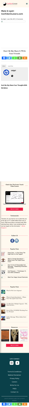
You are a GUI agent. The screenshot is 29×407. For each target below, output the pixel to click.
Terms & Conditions (14, 372)
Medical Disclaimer (14, 375)
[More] (24, 404)
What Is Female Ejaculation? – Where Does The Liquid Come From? (16, 260)
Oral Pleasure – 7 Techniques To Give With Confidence (17, 271)
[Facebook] (4, 404)
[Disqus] (14, 110)
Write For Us (14, 385)
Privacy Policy (14, 378)
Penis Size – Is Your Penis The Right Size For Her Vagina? (16, 253)
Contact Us (14, 392)
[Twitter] (9, 404)
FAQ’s (14, 389)
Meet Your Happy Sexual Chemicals (18, 277)
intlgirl (4, 19)
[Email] (19, 404)
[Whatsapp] (14, 404)
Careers (14, 382)
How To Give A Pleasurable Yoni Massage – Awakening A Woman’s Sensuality (17, 266)
